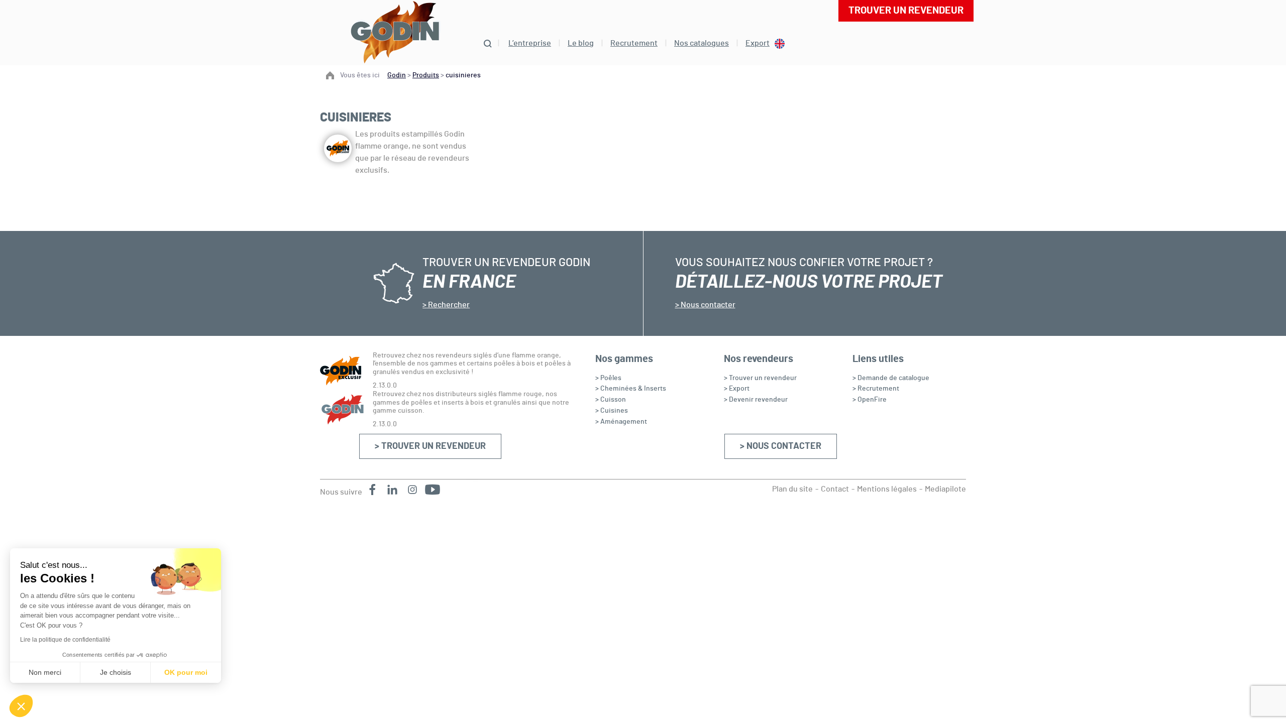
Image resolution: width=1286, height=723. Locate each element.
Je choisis (115, 672)
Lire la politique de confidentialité (65, 639)
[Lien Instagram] (412, 489)
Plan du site (792, 489)
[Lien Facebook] (372, 489)
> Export (736, 388)
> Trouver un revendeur (430, 446)
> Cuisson (610, 399)
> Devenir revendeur (756, 399)
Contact (835, 489)
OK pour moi (185, 672)
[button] (21, 706)
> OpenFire (869, 399)
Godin (396, 75)
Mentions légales (887, 489)
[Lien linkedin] (392, 489)
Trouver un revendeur (905, 11)
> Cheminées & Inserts (630, 388)
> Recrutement (875, 388)
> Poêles (608, 378)
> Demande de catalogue (890, 378)
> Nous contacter (780, 446)
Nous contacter (707, 305)
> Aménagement (621, 421)
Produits (425, 75)
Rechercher (448, 305)
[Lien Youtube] (432, 489)
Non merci (45, 672)
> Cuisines (611, 410)
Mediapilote (945, 489)
